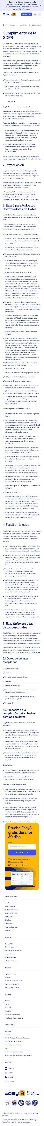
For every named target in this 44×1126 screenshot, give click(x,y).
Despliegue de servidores (13, 950)
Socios (7, 1048)
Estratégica (8, 923)
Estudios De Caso (11, 961)
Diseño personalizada (12, 988)
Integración (8, 954)
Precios (7, 1001)
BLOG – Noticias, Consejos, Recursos (17, 1038)
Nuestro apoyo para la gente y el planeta (18, 1055)
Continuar (20, 853)
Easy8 (7, 903)
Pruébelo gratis (26, 14)
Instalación (8, 1004)
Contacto (8, 1031)
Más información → (25, 9)
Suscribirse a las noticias (13, 1041)
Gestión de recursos (11, 910)
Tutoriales (8, 1011)
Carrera (7, 1034)
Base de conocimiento (12, 1014)
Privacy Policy (6, 1122)
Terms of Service (20, 1122)
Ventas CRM (9, 917)
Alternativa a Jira (10, 957)
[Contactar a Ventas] (35, 14)
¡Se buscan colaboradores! (13, 1052)
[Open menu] (39, 14)
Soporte (7, 977)
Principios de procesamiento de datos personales (19, 822)
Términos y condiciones (13, 1045)
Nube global (9, 943)
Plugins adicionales (11, 927)
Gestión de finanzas (11, 913)
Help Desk (8, 920)
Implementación (10, 974)
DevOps (7, 930)
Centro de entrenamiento (13, 981)
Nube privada (9, 947)
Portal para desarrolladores (14, 1018)
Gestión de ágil (10, 906)
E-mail (10, 842)
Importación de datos (12, 984)
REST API (8, 1007)
